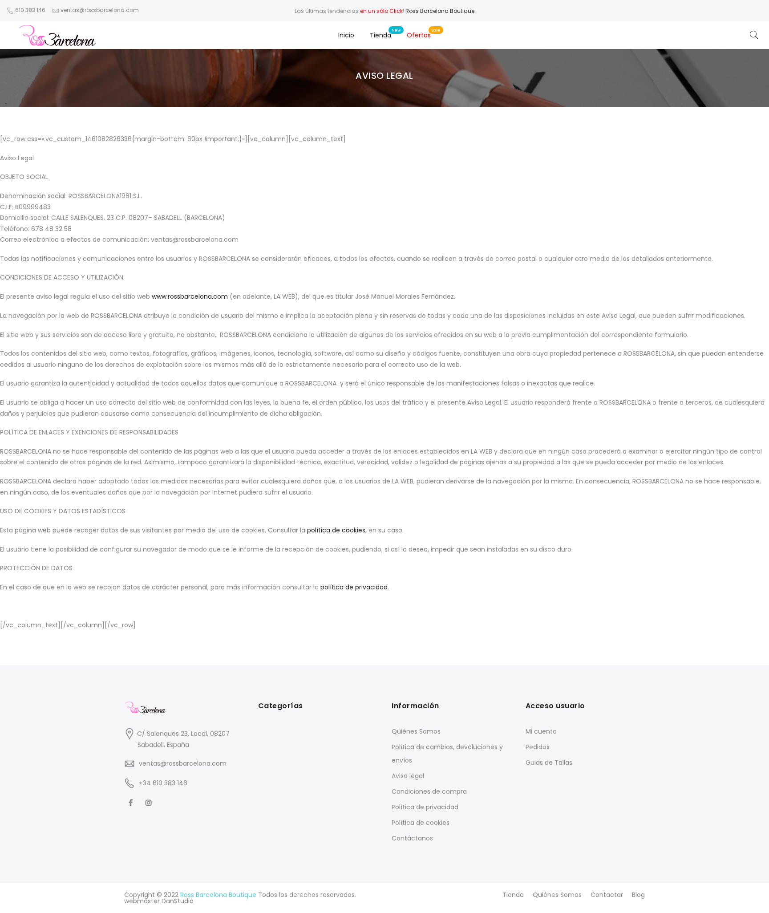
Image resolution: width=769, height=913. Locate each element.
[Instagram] (150, 802)
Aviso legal (408, 775)
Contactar (607, 894)
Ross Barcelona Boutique (439, 11)
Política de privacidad (425, 807)
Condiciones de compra (429, 791)
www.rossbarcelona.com (190, 296)
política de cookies (336, 530)
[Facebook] (132, 802)
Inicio (346, 35)
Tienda (380, 35)
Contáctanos (412, 838)
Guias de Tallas (549, 762)
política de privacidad (354, 587)
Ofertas (419, 35)
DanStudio (178, 901)
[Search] (754, 35)
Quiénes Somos (416, 731)
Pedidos (538, 747)
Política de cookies (420, 822)
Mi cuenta (541, 731)
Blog (638, 894)
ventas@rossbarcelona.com (183, 763)
